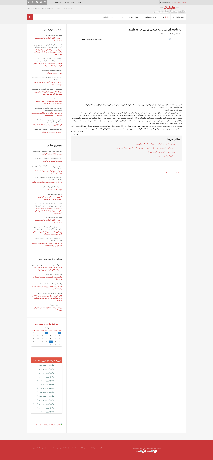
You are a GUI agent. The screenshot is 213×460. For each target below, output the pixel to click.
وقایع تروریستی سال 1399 (44, 384)
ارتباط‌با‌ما (92, 447)
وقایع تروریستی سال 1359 (44, 404)
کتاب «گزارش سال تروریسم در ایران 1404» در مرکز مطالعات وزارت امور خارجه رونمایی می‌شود (47, 298)
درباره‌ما (101, 447)
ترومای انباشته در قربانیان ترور (52, 154)
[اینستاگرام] (149, 451)
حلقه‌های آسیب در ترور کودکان (52, 132)
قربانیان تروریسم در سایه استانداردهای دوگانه (47, 124)
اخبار (166, 17)
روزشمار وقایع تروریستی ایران (46, 324)
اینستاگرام (45, 2)
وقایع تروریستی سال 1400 (44, 380)
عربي (178, 2)
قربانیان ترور (134, 17)
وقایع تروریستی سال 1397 (44, 392)
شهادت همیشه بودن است (53, 73)
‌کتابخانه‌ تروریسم (62, 447)
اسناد (122, 17)
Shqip (174, 2)
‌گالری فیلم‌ (73, 447)
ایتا (37, 2)
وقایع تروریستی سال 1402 (44, 373)
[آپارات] (144, 451)
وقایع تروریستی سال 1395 (44, 400)
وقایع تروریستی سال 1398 (44, 388)
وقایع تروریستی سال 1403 (44, 369)
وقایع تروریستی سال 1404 (44, 365)
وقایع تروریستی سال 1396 (44, 396)
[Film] (48, 424)
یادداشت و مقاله (152, 17)
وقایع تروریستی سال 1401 (44, 377)
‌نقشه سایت (50, 447)
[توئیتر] (155, 451)
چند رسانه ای (108, 17)
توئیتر (29, 2)
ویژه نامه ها (58, 2)
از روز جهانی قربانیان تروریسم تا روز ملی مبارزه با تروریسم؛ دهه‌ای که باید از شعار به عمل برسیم (48, 52)
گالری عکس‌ (83, 447)
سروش (41, 2)
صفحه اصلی (179, 17)
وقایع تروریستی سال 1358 (44, 408)
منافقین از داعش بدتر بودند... (165, 156)
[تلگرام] (139, 451)
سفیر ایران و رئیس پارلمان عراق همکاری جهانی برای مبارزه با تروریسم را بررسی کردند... (144, 148)
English (184, 2)
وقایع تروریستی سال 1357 (44, 411)
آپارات (33, 2)
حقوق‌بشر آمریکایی (70, 2)
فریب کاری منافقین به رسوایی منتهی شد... (161, 152)
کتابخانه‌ (80, 2)
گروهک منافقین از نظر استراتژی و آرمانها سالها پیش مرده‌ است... (153, 144)
